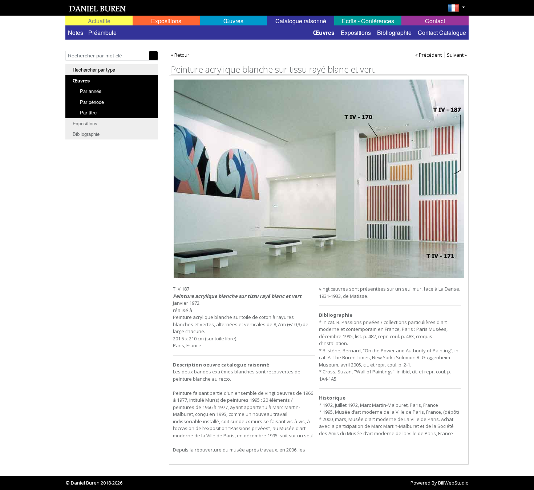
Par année (90, 91)
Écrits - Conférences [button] (368, 21)
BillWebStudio (453, 482)
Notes (75, 32)
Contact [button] (435, 21)
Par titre (88, 112)
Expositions (356, 32)
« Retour (180, 55)
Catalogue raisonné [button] (300, 21)
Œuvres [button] (233, 21)
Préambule (102, 32)
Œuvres (324, 32)
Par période (92, 101)
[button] (456, 10)
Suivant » (457, 55)
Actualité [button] (99, 21)
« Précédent (428, 55)
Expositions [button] (166, 21)
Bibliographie (394, 32)
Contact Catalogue (442, 32)
